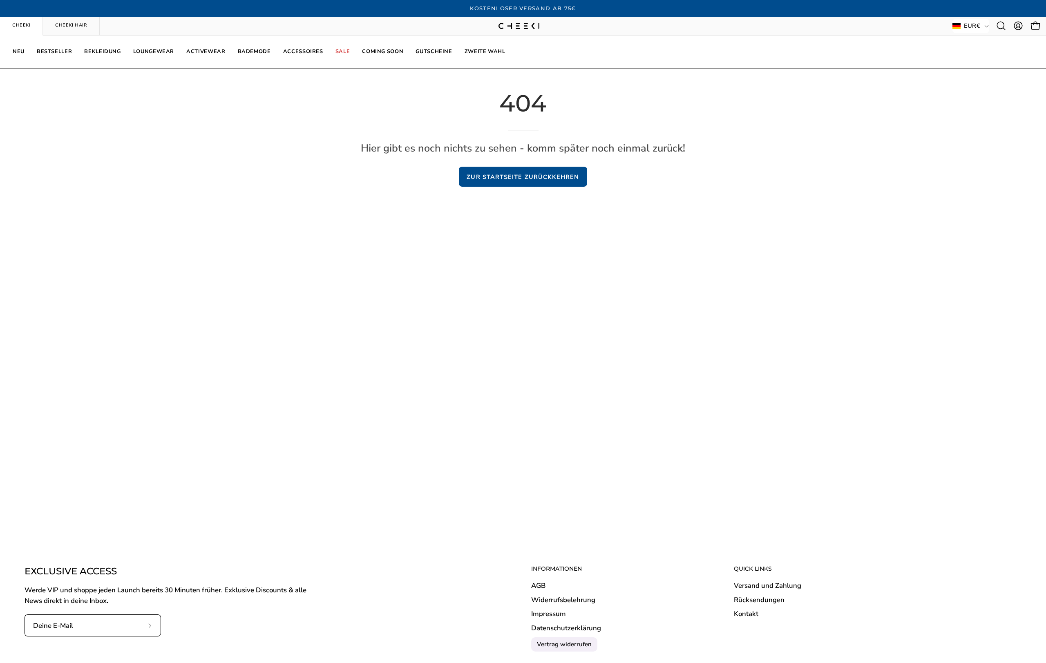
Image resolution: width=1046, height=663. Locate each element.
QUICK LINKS (753, 568)
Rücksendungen (759, 600)
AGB (538, 585)
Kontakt (746, 614)
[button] (1001, 25)
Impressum (548, 614)
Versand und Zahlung (767, 585)
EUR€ (972, 26)
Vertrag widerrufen (564, 644)
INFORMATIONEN (556, 568)
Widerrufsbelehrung (563, 600)
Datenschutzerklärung (566, 628)
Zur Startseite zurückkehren (523, 177)
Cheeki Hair (71, 25)
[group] (523, 8)
